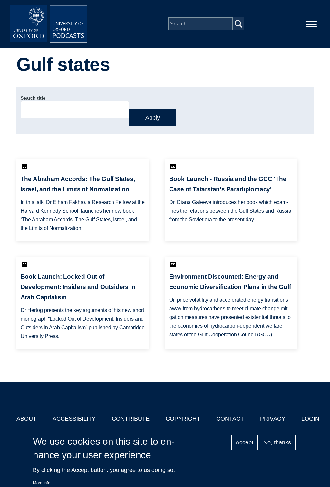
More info (41, 483)
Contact (230, 418)
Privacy (272, 418)
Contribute (131, 418)
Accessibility (74, 418)
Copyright (183, 418)
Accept (244, 442)
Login (310, 418)
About (26, 418)
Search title (33, 98)
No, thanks (277, 442)
